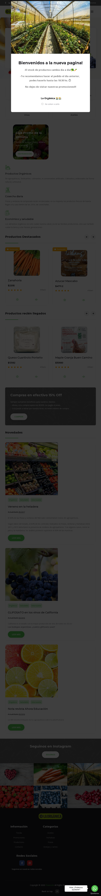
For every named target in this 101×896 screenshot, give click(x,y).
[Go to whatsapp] (94, 888)
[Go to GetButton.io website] (94, 893)
